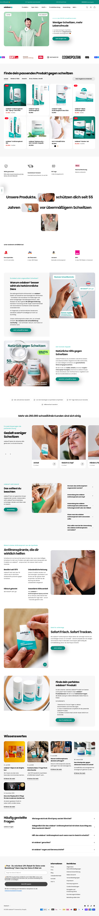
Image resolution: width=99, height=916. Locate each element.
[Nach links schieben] (6, 454)
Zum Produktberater (65, 720)
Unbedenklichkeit (56, 876)
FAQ (52, 870)
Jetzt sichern (58, 648)
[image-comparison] (26, 29)
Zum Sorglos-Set (61, 38)
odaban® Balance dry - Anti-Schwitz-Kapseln (36, 142)
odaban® (11, 909)
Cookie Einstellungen (73, 886)
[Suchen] (87, 7)
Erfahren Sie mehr (9, 779)
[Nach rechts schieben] (10, 454)
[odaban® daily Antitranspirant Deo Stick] (61, 95)
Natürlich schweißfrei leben (67, 379)
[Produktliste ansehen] (45, 664)
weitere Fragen (8, 827)
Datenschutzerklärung (73, 872)
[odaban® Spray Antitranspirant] (38, 95)
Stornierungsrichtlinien (73, 894)
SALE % (53, 881)
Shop (52, 867)
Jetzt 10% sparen (26, 884)
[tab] (6, 79)
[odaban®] (17, 57)
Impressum (70, 881)
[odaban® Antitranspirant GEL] (15, 127)
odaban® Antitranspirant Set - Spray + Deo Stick (14, 109)
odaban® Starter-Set (82, 141)
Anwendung (10, 509)
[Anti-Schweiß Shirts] (61, 127)
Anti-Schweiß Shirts (58, 141)
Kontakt (53, 879)
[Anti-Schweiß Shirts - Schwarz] (55, 146)
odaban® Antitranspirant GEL (14, 142)
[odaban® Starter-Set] (84, 127)
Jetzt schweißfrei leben (20, 330)
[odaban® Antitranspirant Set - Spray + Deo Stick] (15, 95)
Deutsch (6, 906)
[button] (2, 190)
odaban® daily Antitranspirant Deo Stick (60, 109)
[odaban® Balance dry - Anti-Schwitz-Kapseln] (38, 127)
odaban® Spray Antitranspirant (34, 109)
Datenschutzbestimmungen (13, 891)
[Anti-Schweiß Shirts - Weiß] (53, 146)
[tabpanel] (49, 116)
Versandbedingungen (73, 878)
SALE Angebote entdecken (83, 79)
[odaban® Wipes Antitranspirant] (84, 95)
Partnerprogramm (72, 883)
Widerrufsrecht (71, 875)
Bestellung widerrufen (73, 897)
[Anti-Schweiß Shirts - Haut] (58, 146)
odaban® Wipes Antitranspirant (80, 109)
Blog (52, 873)
